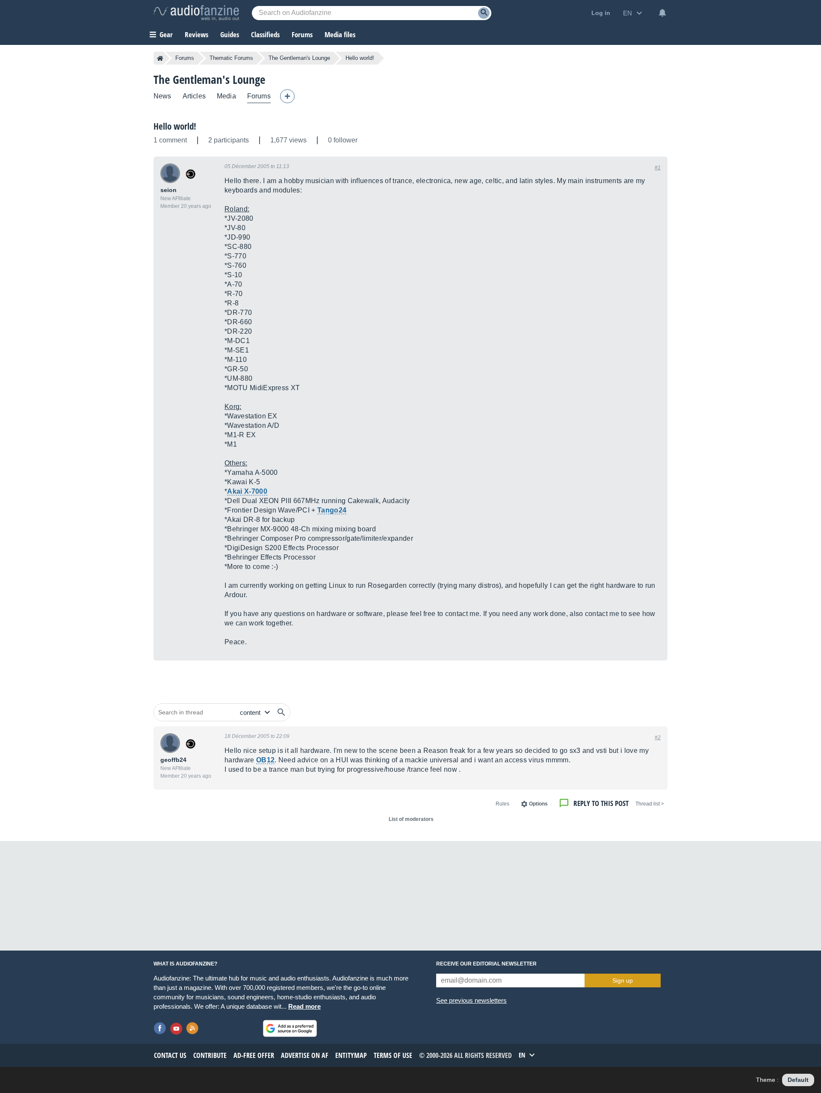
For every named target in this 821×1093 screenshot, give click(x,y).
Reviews (196, 34)
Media (226, 96)
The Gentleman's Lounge (299, 58)
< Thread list (649, 804)
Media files (340, 34)
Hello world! (175, 126)
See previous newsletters (471, 1000)
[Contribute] (287, 96)
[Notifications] (662, 13)
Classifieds (265, 34)
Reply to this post (601, 803)
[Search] (484, 13)
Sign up (622, 980)
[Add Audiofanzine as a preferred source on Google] (290, 1028)
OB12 (265, 760)
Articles (194, 96)
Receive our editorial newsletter (486, 964)
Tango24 (331, 510)
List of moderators (411, 819)
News (162, 96)
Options (538, 804)
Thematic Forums (231, 58)
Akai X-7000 (247, 491)
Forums (184, 58)
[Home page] (160, 58)
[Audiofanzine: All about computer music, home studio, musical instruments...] (196, 13)
